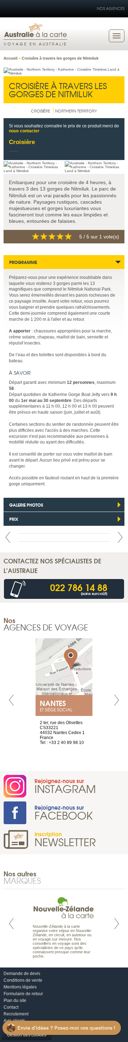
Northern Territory (76, 111)
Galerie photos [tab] (26, 504)
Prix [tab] (13, 519)
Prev (7, 537)
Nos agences (110, 8)
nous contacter (24, 130)
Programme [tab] (23, 262)
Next (120, 537)
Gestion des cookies (26, 1034)
